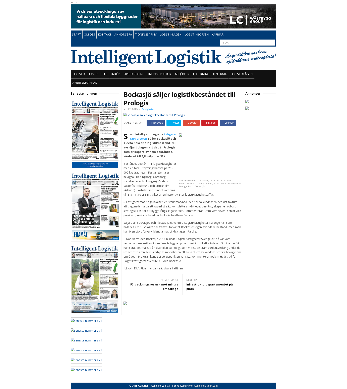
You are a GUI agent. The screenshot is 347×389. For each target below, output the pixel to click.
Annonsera (123, 34)
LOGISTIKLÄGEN (170, 34)
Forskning (201, 74)
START (76, 34)
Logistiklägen (242, 74)
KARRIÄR (218, 34)
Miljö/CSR (182, 74)
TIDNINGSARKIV (145, 34)
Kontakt (104, 34)
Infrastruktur (159, 74)
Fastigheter (98, 74)
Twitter (175, 122)
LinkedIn (229, 122)
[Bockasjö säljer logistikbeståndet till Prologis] (154, 115)
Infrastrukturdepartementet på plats (209, 286)
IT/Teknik (220, 74)
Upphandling (134, 74)
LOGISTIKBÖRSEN (197, 34)
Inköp (115, 74)
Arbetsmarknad (84, 82)
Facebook (157, 122)
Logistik (78, 74)
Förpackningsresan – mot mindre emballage (154, 286)
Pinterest (211, 122)
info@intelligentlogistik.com (202, 385)
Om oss (89, 34)
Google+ (193, 122)
